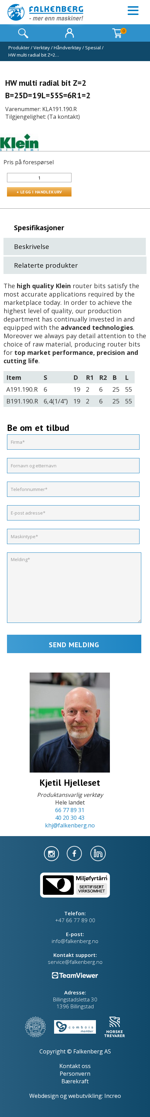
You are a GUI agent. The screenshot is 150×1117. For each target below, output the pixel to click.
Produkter (19, 47)
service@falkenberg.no (75, 961)
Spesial (93, 47)
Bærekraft (75, 1081)
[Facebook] (75, 852)
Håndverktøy (67, 47)
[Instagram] (52, 852)
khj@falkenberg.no (70, 825)
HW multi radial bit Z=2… (33, 55)
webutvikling (85, 1096)
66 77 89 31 (69, 810)
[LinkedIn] (98, 852)
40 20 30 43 (69, 818)
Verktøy (41, 47)
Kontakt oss (75, 1066)
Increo (112, 1096)
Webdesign (44, 1096)
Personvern (75, 1073)
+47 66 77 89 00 (75, 920)
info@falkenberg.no (75, 940)
